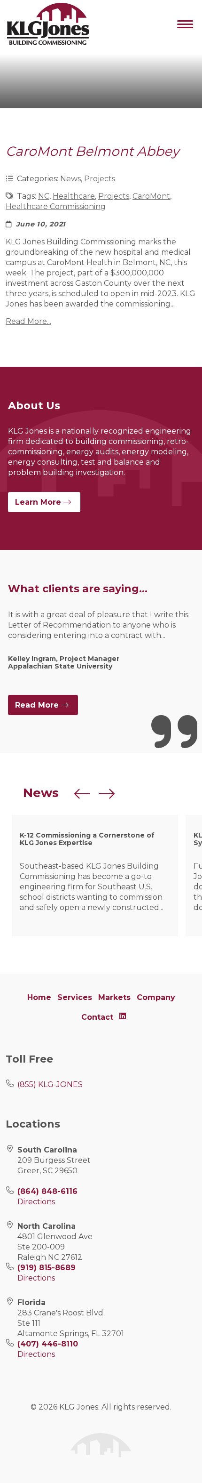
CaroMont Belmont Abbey (92, 151)
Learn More (39, 502)
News (70, 178)
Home (39, 997)
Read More (38, 705)
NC (43, 196)
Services (74, 997)
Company (156, 997)
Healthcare (74, 196)
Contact (97, 1017)
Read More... (28, 321)
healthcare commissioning (56, 206)
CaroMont (151, 196)
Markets (114, 997)
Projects (99, 178)
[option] (101, 647)
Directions (36, 1201)
